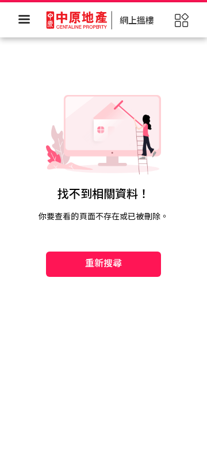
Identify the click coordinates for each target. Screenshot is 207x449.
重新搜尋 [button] (103, 263)
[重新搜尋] (103, 228)
